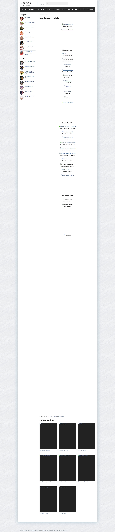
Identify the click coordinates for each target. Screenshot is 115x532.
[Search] (66, 3)
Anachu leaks (61, 416)
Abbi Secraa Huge (44, 513)
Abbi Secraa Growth (83, 482)
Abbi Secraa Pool (63, 513)
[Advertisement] (67, 40)
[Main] (28, 3)
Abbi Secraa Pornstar (64, 482)
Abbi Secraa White (63, 450)
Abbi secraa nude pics (45, 450)
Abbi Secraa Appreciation (46, 482)
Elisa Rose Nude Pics (52, 416)
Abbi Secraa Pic (82, 450)
